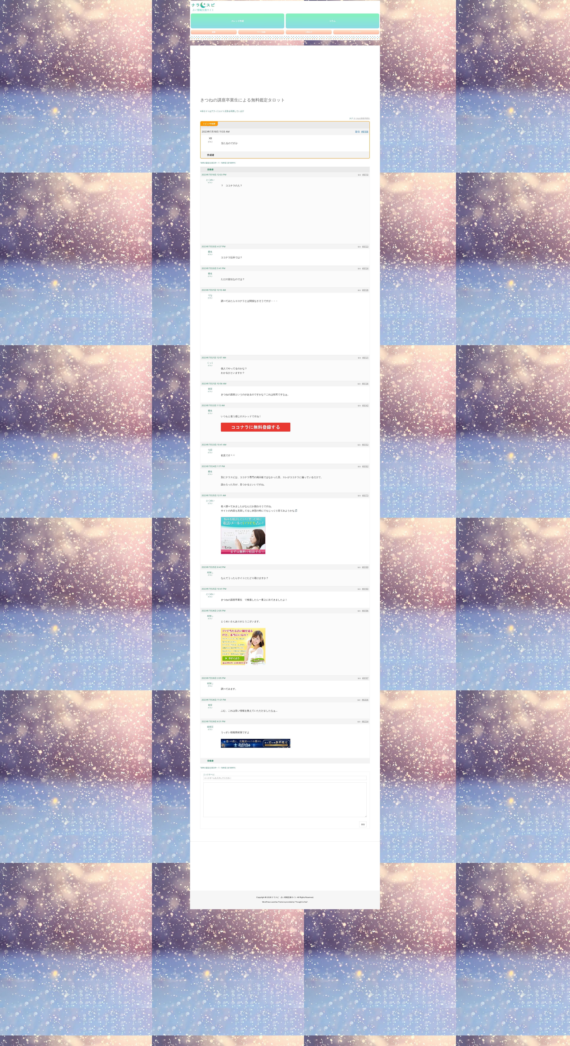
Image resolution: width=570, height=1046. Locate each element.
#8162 (365, 466)
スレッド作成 (237, 21)
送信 (363, 824)
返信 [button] (357, 131)
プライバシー (356, 32)
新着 (213, 32)
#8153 (365, 444)
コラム (332, 21)
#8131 (365, 357)
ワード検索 (261, 32)
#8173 (365, 495)
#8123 (365, 246)
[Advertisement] (285, 73)
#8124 (365, 268)
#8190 (365, 589)
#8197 (365, 678)
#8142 (365, 405)
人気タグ (308, 32)
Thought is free (301, 902)
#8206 (365, 699)
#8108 (364, 131)
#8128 (365, 290)
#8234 (365, 721)
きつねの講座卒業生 (362, 118)
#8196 (365, 610)
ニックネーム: (208, 774)
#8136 (365, 383)
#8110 (365, 174)
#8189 (365, 567)
